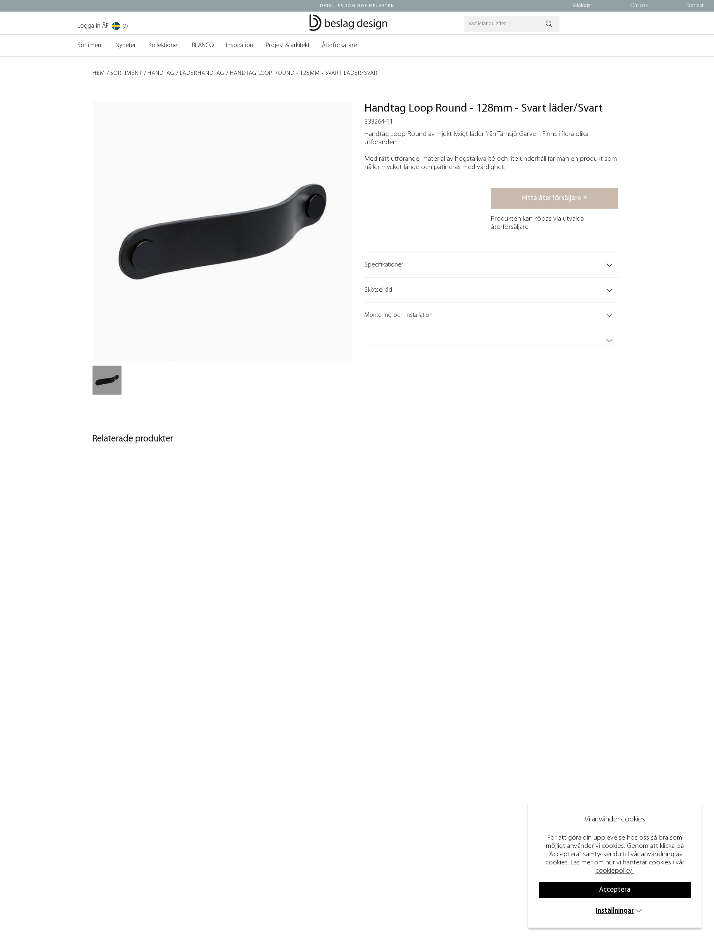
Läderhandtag (202, 73)
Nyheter (125, 45)
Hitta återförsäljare (552, 198)
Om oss (639, 5)
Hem (99, 73)
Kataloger (581, 5)
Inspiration (239, 45)
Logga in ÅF (93, 26)
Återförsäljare (339, 45)
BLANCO (203, 45)
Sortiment (90, 45)
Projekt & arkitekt (287, 45)
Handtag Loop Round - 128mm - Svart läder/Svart (305, 73)
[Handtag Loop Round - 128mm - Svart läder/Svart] (107, 380)
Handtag (161, 73)
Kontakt (695, 5)
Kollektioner (163, 45)
